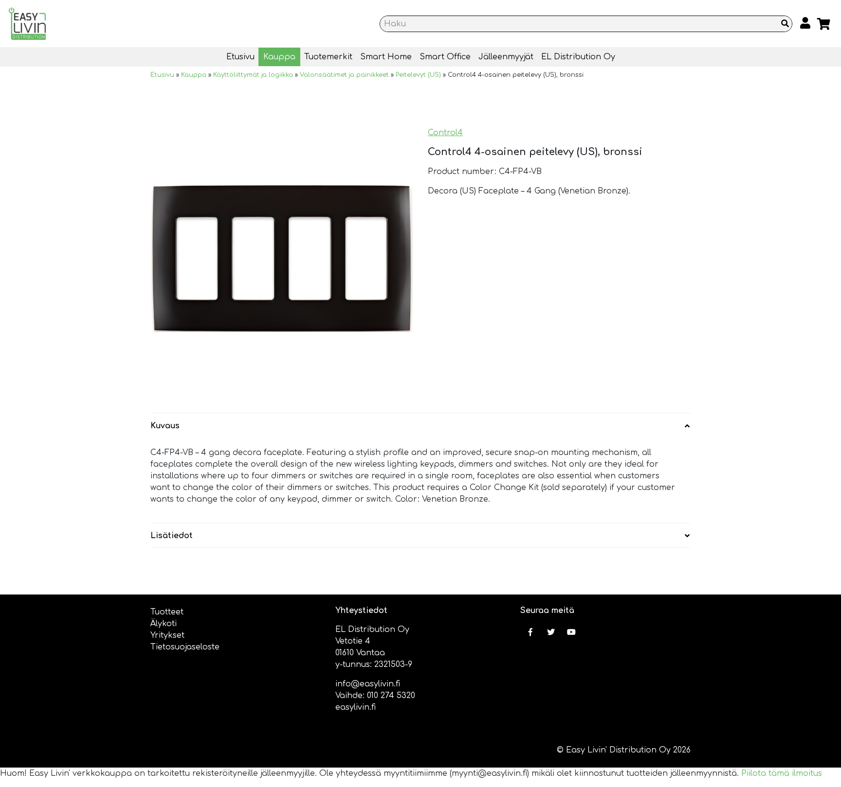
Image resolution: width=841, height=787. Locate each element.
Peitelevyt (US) (418, 74)
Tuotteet (166, 612)
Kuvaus (165, 425)
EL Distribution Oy (578, 56)
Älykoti (163, 623)
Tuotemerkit (328, 56)
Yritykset (167, 635)
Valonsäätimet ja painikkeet (344, 74)
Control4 (445, 132)
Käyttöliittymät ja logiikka (253, 74)
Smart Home (386, 56)
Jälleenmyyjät (505, 56)
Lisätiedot (171, 535)
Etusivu (240, 56)
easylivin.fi (355, 707)
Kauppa (279, 56)
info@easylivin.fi (367, 684)
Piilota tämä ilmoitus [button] (781, 773)
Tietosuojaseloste (184, 647)
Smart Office (445, 56)
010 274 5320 (391, 695)
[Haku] (785, 24)
